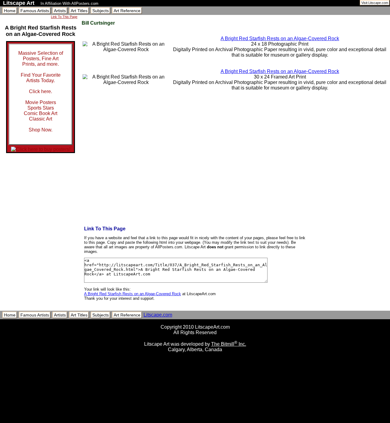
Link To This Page (64, 17)
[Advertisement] (195, 420)
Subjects (100, 10)
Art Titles (79, 10)
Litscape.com (158, 314)
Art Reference (127, 10)
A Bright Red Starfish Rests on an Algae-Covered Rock (280, 38)
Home (10, 10)
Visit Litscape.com (374, 3)
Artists (60, 10)
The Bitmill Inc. (228, 344)
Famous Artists (34, 10)
